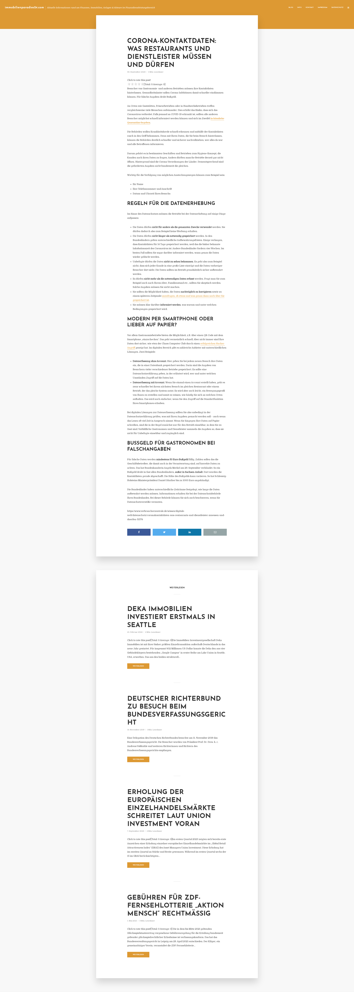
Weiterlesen (138, 666)
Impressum (322, 7)
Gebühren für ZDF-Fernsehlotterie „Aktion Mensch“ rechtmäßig (175, 906)
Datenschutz (337, 7)
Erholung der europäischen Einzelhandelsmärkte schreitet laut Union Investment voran (171, 808)
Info (299, 7)
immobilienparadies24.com (24, 7)
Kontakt (310, 7)
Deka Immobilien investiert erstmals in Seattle (171, 617)
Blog (291, 7)
